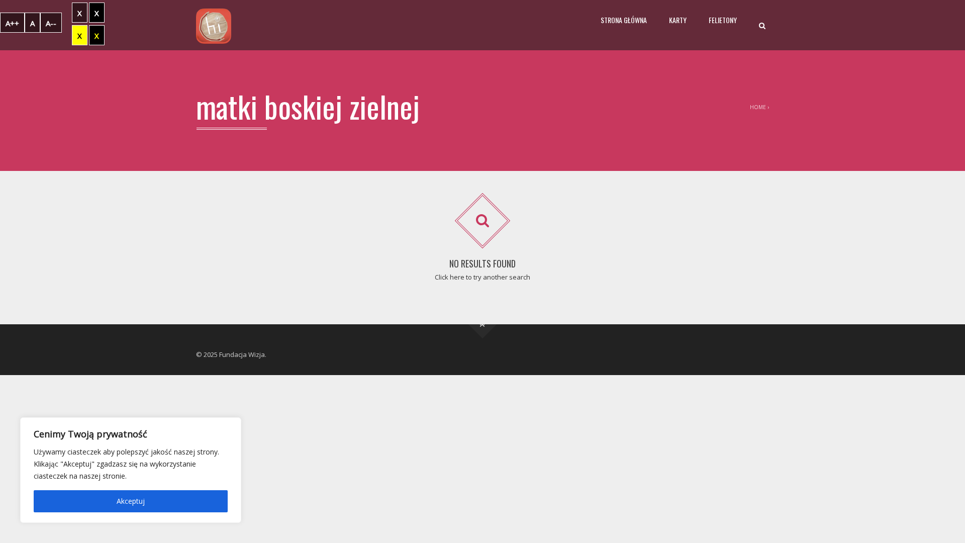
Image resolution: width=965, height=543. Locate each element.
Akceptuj (131, 501)
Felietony (723, 20)
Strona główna (624, 20)
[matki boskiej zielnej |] (213, 25)
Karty (678, 20)
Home (758, 107)
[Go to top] (482, 324)
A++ (12, 23)
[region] (130, 470)
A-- (51, 23)
